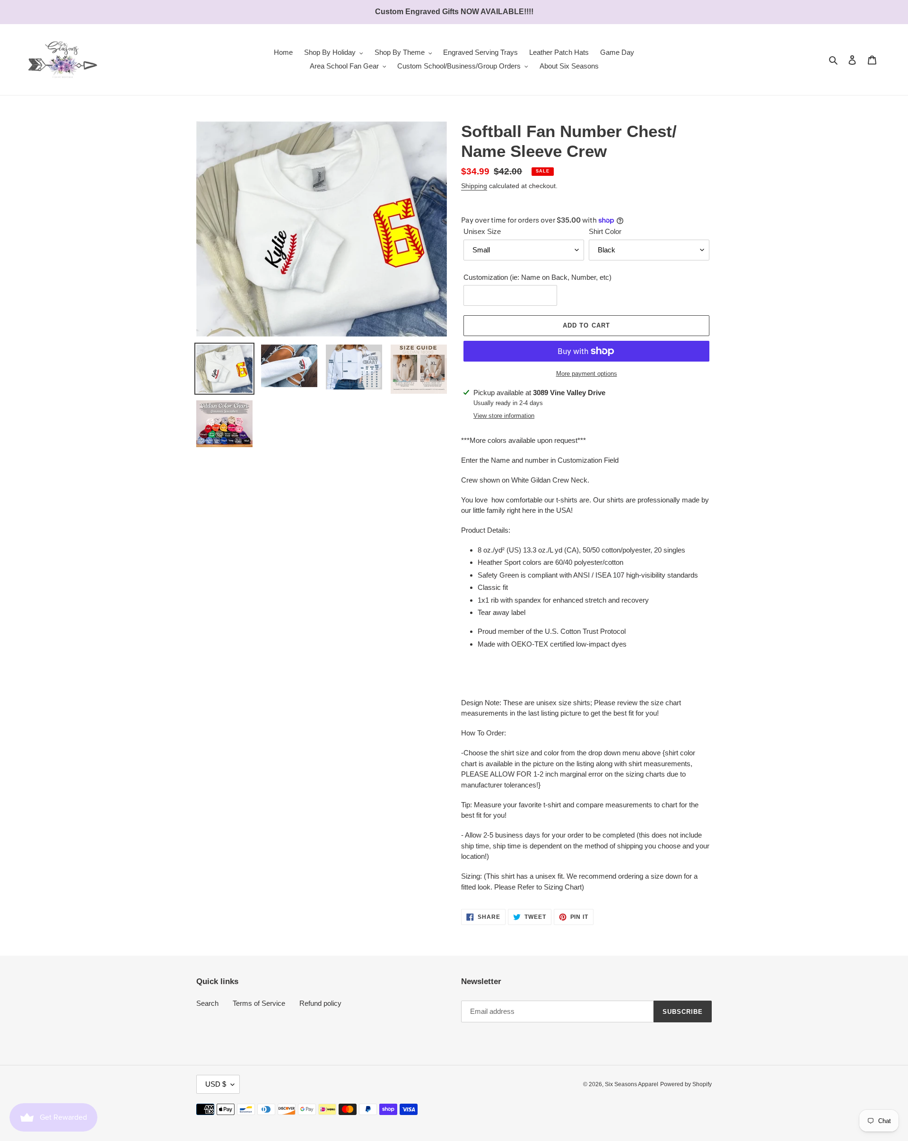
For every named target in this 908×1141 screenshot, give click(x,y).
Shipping (474, 186)
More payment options (586, 373)
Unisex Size (482, 231)
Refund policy (320, 1003)
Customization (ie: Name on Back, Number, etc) (537, 277)
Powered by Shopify (686, 1084)
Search (207, 1003)
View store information (503, 415)
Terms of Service (259, 1003)
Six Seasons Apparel (631, 1084)
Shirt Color (605, 231)
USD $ (215, 1084)
